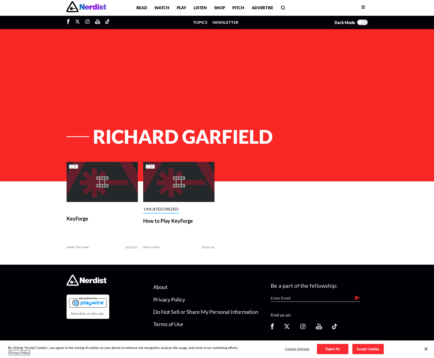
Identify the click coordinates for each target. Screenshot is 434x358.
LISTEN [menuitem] (200, 7)
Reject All (332, 349)
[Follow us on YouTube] (319, 328)
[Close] (425, 348)
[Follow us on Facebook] (272, 328)
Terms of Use (168, 324)
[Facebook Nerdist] (69, 22)
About (160, 286)
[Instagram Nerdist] (87, 22)
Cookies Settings (297, 349)
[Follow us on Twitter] (287, 328)
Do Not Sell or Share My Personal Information (205, 311)
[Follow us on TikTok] (334, 328)
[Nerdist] (86, 7)
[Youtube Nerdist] (97, 22)
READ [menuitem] (141, 7)
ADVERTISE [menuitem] (262, 7)
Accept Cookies (368, 349)
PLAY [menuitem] (181, 7)
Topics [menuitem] (200, 22)
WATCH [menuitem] (161, 7)
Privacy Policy (169, 299)
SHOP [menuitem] (219, 7)
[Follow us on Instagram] (303, 328)
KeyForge (77, 219)
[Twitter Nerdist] (77, 22)
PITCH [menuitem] (238, 7)
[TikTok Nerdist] (107, 22)
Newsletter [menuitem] (225, 22)
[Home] (86, 284)
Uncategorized (161, 209)
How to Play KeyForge (168, 221)
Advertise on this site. (88, 314)
